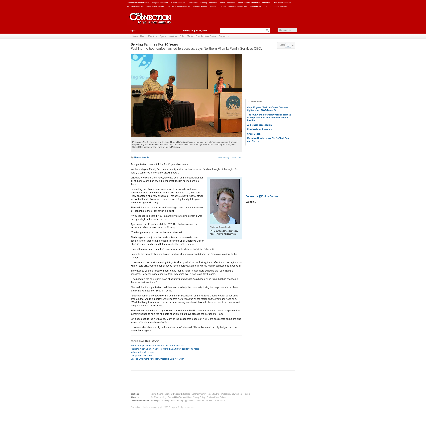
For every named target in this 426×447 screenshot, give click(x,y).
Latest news (256, 101)
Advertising (161, 397)
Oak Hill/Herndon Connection (178, 6)
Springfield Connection (237, 6)
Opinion (168, 393)
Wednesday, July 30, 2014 (230, 157)
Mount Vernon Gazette (155, 6)
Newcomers (236, 393)
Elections (152, 36)
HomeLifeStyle (212, 393)
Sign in (133, 30)
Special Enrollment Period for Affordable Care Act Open (157, 358)
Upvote (288, 45)
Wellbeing (225, 393)
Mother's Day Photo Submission (211, 400)
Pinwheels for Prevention (260, 129)
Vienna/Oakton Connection (260, 6)
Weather (173, 36)
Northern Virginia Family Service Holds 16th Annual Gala (158, 345)
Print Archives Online (206, 36)
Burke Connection (178, 2)
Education (185, 393)
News (143, 36)
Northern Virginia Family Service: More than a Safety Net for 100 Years (165, 348)
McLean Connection (135, 6)
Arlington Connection (160, 2)
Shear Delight (254, 133)
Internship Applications (184, 400)
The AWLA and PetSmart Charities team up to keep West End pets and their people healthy (269, 117)
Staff (153, 397)
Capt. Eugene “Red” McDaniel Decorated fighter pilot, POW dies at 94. (268, 109)
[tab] (270, 101)
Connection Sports (281, 6)
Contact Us (224, 36)
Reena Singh (141, 157)
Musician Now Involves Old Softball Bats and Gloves (268, 140)
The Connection (150, 21)
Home (135, 36)
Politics (176, 393)
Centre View (193, 2)
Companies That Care (141, 355)
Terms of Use (185, 397)
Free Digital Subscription (162, 400)
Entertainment (198, 393)
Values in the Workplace (142, 352)
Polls (182, 36)
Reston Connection (218, 6)
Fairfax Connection (227, 2)
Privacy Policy (199, 397)
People (247, 393)
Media (190, 36)
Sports (163, 36)
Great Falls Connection (282, 2)
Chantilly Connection (209, 2)
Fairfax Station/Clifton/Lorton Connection (254, 2)
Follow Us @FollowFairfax (261, 196)
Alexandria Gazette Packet (138, 2)
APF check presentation (259, 124)
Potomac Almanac (200, 6)
